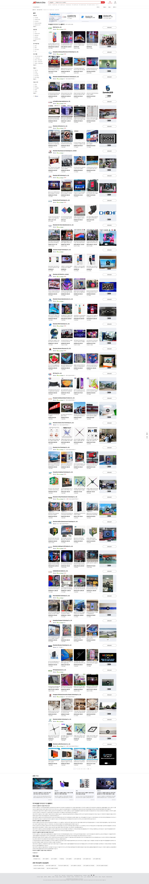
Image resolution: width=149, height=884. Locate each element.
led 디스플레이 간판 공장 (91, 4)
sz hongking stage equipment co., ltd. (61, 101)
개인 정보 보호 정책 (70, 875)
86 (88, 768)
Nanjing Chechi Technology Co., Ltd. (61, 200)
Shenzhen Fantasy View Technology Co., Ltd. (63, 422)
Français (57, 876)
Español (60, 876)
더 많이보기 (35, 852)
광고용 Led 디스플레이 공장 (39, 865)
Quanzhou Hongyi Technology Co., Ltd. (62, 249)
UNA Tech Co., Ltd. (57, 27)
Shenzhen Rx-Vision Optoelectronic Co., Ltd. (63, 224)
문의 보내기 (109, 27)
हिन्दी (92, 876)
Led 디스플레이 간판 (87, 858)
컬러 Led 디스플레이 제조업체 (52, 868)
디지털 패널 (61, 858)
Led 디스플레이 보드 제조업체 (88, 865)
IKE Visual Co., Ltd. (57, 373)
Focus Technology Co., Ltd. (76, 878)
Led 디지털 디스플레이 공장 (51, 865)
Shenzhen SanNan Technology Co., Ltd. (62, 719)
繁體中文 (49, 876)
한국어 (82, 876)
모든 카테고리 (36, 7)
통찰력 (89, 875)
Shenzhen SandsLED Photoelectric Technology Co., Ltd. (66, 76)
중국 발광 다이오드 (37, 858)
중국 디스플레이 (46, 858)
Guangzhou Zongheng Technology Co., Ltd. (63, 472)
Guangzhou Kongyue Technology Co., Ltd (62, 620)
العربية (85, 876)
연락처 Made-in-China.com (78, 875)
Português (68, 876)
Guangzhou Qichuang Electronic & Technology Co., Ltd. (65, 51)
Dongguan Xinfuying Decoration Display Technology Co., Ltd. (67, 694)
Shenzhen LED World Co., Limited (61, 274)
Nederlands (89, 876)
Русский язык (77, 876)
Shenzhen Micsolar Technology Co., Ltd (62, 645)
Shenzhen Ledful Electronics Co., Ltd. (61, 744)
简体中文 (45, 876)
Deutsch (64, 876)
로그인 (115, 3)
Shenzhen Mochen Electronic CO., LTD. (62, 348)
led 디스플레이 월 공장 (82, 4)
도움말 (104, 7)
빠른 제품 (84, 875)
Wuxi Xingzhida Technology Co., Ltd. (61, 595)
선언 (59, 875)
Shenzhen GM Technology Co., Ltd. (61, 175)
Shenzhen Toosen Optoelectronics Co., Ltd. (63, 299)
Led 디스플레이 (69, 858)
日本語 (53, 876)
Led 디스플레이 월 (77, 858)
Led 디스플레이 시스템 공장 (76, 865)
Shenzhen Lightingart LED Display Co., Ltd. (63, 546)
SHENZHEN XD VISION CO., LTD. (60, 571)
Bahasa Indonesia (109, 876)
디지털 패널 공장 (68, 4)
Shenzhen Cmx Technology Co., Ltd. (61, 447)
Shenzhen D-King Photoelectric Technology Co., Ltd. (65, 496)
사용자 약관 (63, 875)
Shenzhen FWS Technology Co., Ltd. (61, 323)
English (42, 876)
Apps (109, 7)
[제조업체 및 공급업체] (39, 2)
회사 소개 (56, 875)
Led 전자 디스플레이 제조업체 (39, 868)
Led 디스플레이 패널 (96, 858)
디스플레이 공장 (54, 4)
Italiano (73, 876)
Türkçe (100, 876)
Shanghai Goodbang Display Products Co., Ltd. (64, 397)
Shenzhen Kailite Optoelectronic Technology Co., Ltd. (65, 521)
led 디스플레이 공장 (75, 4)
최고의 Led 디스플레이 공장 (63, 865)
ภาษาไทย (96, 876)
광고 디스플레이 (54, 858)
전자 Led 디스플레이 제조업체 (102, 865)
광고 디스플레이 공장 (61, 4)
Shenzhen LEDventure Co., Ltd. (60, 126)
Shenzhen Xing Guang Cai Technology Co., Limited (64, 150)
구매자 (98, 7)
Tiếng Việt (103, 876)
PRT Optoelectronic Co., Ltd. (59, 669)
